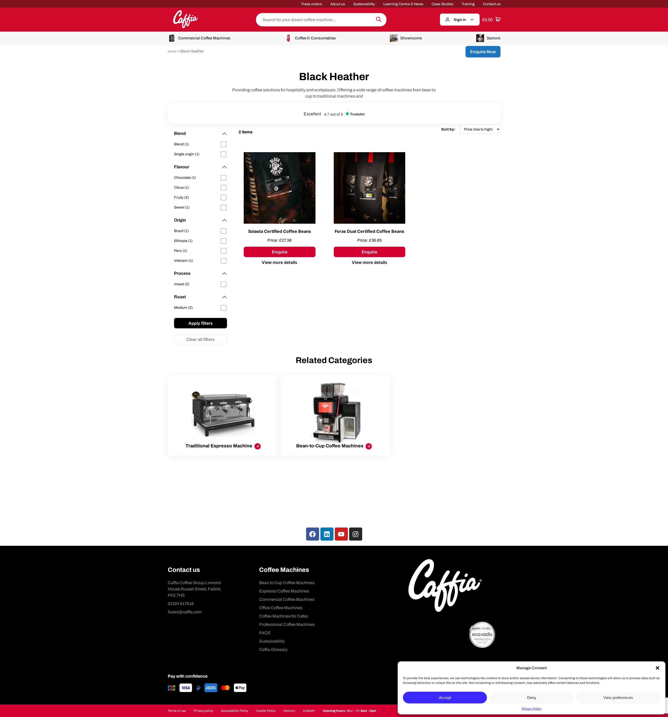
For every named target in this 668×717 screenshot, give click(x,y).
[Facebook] (312, 534)
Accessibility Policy (234, 711)
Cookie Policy (266, 711)
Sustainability (364, 4)
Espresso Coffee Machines (284, 591)
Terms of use (177, 711)
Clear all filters (200, 339)
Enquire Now (483, 51)
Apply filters (200, 323)
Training (468, 4)
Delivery (289, 711)
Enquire (279, 251)
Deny (531, 697)
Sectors (493, 38)
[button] (657, 668)
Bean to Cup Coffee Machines (286, 582)
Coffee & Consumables (315, 38)
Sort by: (448, 129)
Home (172, 51)
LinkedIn (309, 711)
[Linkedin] (326, 534)
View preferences (618, 697)
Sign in (460, 20)
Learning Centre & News (403, 4)
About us (337, 4)
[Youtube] (341, 534)
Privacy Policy (531, 708)
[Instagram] (355, 534)
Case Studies (442, 4)
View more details (279, 262)
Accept (445, 697)
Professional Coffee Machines (287, 624)
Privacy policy (203, 711)
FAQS (265, 633)
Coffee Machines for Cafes (283, 616)
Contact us (491, 4)
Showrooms (411, 38)
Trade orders (311, 4)
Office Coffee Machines (280, 608)
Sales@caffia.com (185, 612)
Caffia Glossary (273, 649)
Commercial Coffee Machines (204, 38)
